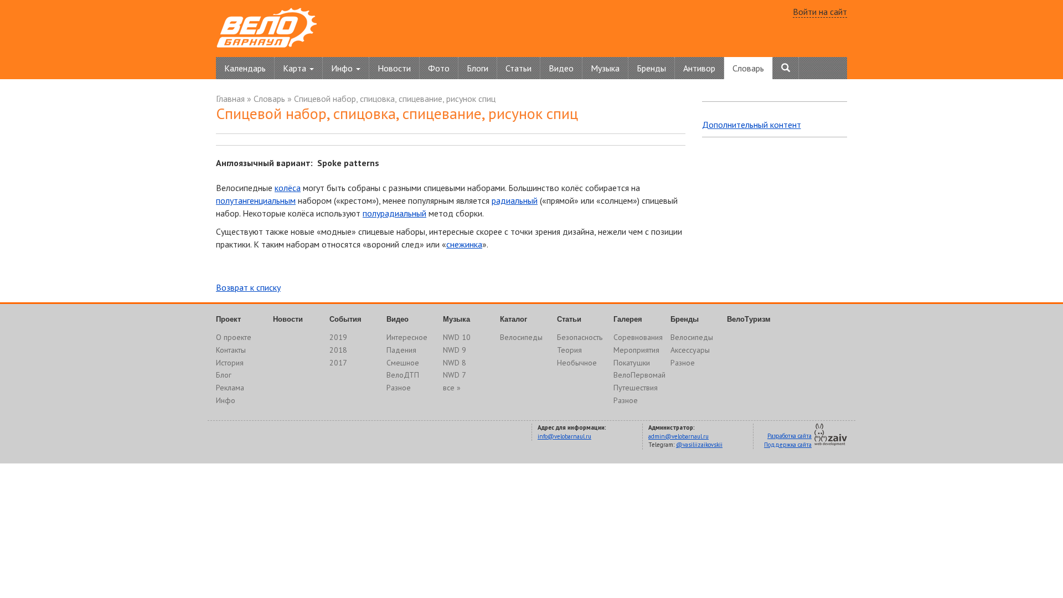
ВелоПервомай (639, 375)
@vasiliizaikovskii (699, 444)
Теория (569, 350)
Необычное (577, 363)
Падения (401, 350)
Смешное (402, 363)
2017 (338, 363)
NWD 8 (454, 363)
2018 (338, 350)
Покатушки (631, 363)
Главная (230, 98)
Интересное (406, 337)
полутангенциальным (256, 200)
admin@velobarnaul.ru (678, 436)
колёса (288, 187)
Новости (394, 68)
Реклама (230, 388)
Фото (439, 68)
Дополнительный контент (751, 124)
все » (452, 388)
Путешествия (635, 388)
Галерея (627, 319)
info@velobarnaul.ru (564, 436)
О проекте (233, 337)
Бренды (651, 68)
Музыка (605, 68)
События (345, 319)
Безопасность (579, 337)
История (230, 363)
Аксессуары (690, 350)
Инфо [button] (343, 68)
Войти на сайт (820, 11)
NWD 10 (457, 337)
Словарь (748, 68)
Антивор (699, 68)
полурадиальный (394, 213)
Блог (223, 375)
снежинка (464, 244)
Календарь (245, 68)
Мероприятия (636, 350)
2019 (338, 337)
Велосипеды (521, 337)
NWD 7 (454, 375)
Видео (561, 68)
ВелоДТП (402, 375)
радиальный (515, 200)
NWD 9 (454, 350)
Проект (228, 319)
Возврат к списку (248, 287)
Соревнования (638, 337)
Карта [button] (295, 68)
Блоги (477, 68)
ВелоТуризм (749, 319)
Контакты (231, 350)
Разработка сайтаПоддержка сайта (788, 440)
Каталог (513, 319)
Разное (398, 388)
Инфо (225, 400)
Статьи (518, 68)
